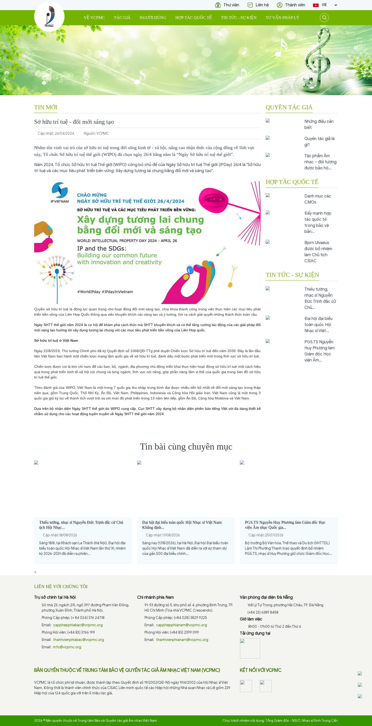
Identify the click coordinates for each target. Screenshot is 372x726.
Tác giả (122, 17)
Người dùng (153, 17)
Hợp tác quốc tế (193, 17)
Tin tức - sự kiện (239, 17)
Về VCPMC (94, 17)
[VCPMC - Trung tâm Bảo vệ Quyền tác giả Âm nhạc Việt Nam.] (49, 16)
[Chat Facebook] (364, 673)
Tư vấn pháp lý (282, 17)
